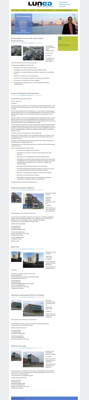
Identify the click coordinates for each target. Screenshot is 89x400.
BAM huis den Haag (18, 346)
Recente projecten (31, 42)
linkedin (60, 38)
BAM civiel (15, 247)
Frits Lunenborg (24, 42)
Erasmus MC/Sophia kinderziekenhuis (25, 93)
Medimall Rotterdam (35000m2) (22, 188)
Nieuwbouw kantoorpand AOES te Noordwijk (27, 295)
